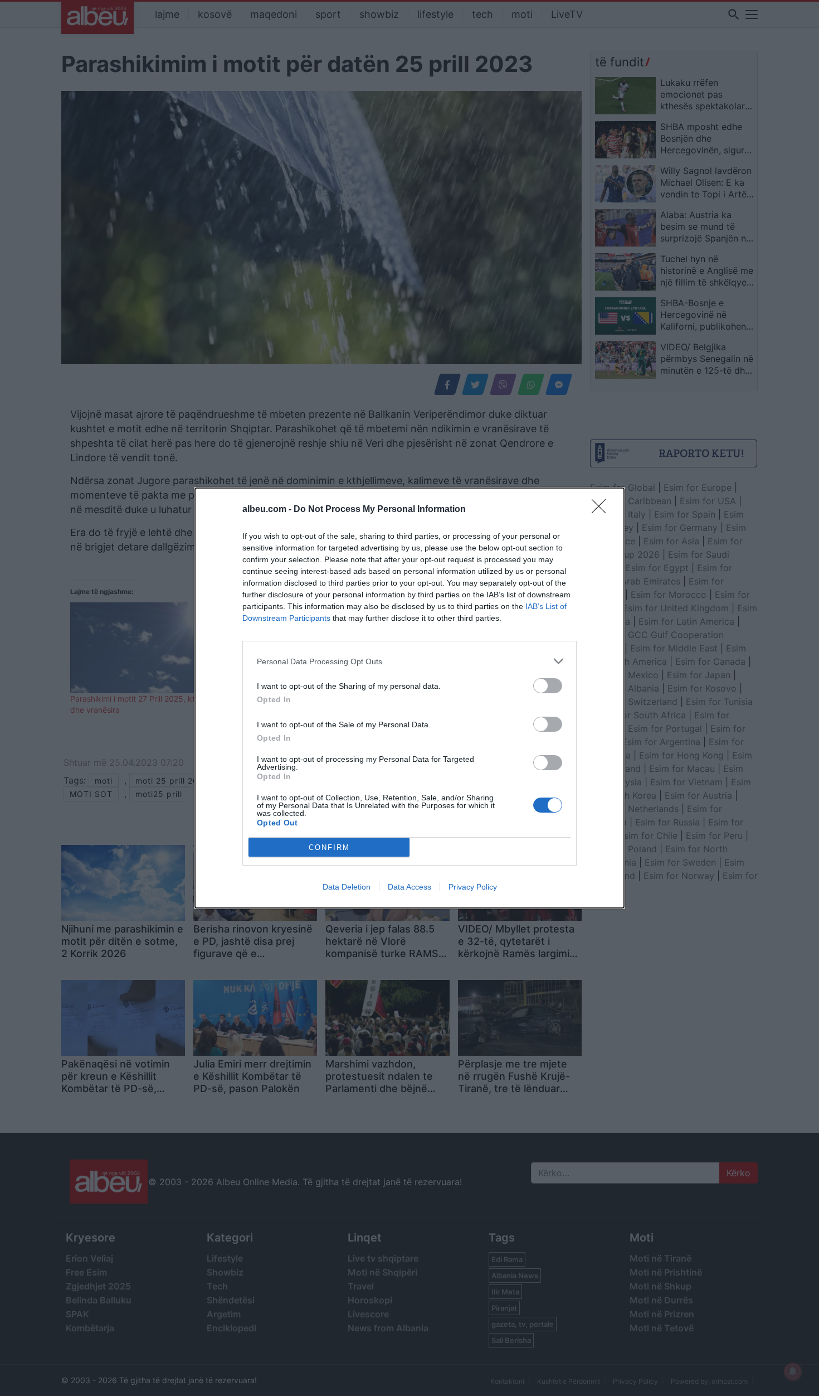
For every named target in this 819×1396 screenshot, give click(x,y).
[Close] (602, 509)
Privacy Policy (472, 886)
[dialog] (409, 698)
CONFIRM (329, 847)
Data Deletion (346, 886)
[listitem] (409, 661)
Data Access (409, 886)
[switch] (547, 685)
